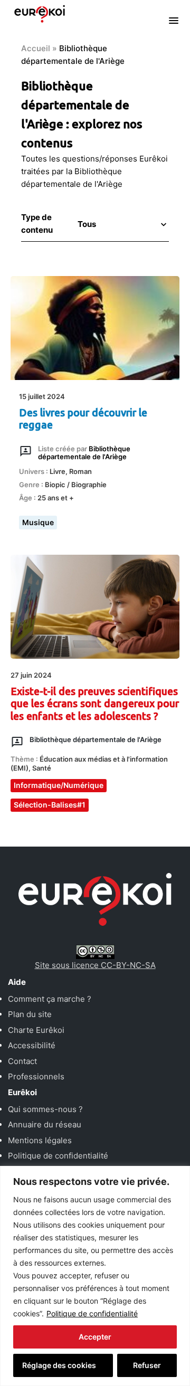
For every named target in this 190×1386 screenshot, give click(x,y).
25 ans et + (55, 497)
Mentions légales (40, 1140)
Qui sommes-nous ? (45, 1109)
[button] (121, 224)
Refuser (147, 1365)
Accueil (35, 48)
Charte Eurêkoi (36, 1030)
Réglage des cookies (59, 1365)
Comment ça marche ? (49, 999)
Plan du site (30, 1014)
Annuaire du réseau (44, 1124)
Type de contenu (37, 223)
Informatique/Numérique (58, 785)
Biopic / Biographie (76, 484)
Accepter (95, 1336)
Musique (38, 522)
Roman (80, 471)
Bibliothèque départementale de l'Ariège (96, 739)
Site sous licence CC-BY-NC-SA (95, 965)
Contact (22, 1061)
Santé (41, 768)
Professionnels (36, 1076)
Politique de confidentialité (92, 1313)
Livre (57, 471)
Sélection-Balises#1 (50, 804)
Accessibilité (31, 1045)
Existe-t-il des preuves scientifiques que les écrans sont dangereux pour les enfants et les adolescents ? (95, 704)
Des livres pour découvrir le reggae (83, 419)
